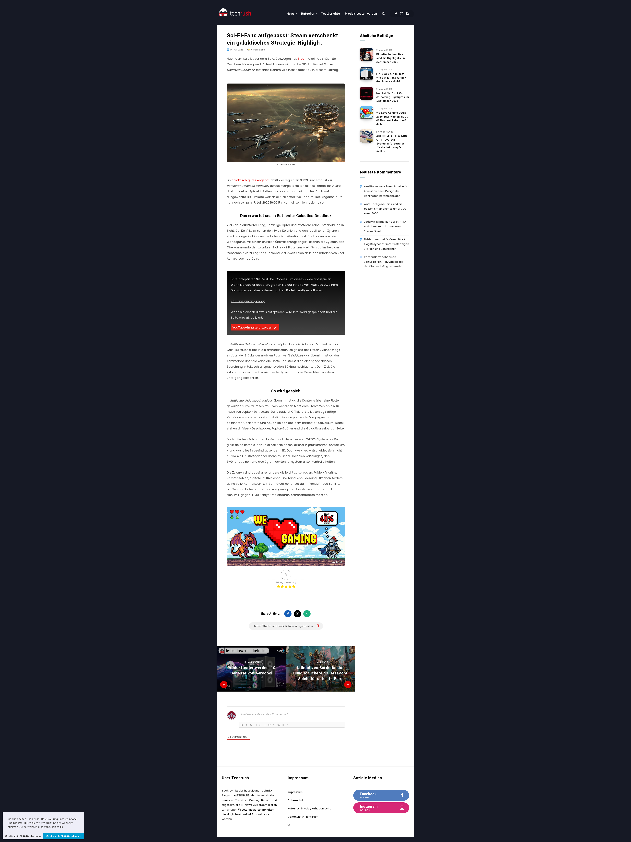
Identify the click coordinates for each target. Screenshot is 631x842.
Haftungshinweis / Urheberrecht (309, 808)
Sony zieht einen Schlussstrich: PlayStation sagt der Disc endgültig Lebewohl (384, 261)
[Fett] (242, 725)
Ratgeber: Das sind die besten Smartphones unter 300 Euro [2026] (385, 209)
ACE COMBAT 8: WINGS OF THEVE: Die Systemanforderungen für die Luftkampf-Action (391, 143)
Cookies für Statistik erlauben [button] (63, 836)
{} (283, 724)
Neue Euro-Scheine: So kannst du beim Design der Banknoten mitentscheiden (386, 191)
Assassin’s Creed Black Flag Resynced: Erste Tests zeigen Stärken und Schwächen (386, 244)
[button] (64, 827)
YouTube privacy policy (248, 301)
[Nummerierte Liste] (260, 725)
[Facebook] (396, 14)
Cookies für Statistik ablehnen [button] (23, 836)
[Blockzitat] (269, 725)
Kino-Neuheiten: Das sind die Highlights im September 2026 (390, 58)
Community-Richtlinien (303, 817)
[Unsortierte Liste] (265, 725)
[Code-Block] (274, 725)
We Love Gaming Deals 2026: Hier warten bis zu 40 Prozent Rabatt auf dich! (392, 118)
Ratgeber (308, 13)
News (291, 13)
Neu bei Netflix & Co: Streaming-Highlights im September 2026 (392, 97)
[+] (287, 724)
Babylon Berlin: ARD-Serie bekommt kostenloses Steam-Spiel (385, 226)
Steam (303, 59)
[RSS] (407, 14)
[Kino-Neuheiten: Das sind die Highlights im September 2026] (366, 54)
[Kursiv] (246, 725)
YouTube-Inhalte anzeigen (252, 327)
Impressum (295, 792)
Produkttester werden (361, 13)
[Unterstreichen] (251, 725)
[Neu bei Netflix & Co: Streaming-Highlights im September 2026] (366, 93)
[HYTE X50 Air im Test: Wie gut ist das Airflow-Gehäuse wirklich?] (366, 73)
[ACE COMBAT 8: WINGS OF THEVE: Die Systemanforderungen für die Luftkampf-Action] (366, 136)
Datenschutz (296, 800)
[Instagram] (401, 14)
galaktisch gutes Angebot (250, 180)
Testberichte (330, 13)
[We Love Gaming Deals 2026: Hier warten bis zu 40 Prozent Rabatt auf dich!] (366, 112)
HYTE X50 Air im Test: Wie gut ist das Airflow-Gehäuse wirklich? (392, 77)
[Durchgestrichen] (255, 725)
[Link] (278, 725)
